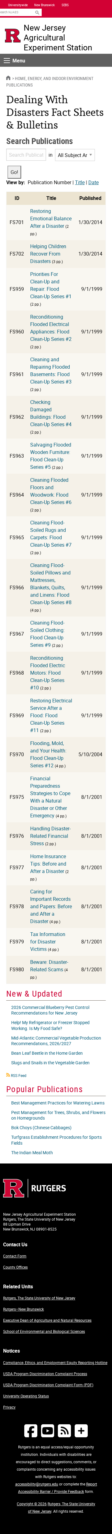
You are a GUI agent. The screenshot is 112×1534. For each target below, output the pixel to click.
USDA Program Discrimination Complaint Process (45, 1373)
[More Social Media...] (81, 1431)
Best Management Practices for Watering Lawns (58, 1103)
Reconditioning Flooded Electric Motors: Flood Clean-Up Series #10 (47, 673)
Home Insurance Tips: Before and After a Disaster (48, 864)
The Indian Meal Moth (32, 1152)
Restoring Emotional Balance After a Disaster (51, 218)
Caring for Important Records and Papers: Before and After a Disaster (51, 906)
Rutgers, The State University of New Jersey (39, 1297)
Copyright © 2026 (32, 1503)
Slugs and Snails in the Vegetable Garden (50, 1063)
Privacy (9, 1407)
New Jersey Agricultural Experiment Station (58, 37)
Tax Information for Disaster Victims (47, 941)
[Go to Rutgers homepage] (34, 1195)
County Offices (15, 1267)
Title (80, 182)
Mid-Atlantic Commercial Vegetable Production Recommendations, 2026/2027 (56, 1040)
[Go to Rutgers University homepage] (12, 35)
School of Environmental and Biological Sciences (44, 1331)
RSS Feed (18, 1075)
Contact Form (14, 1255)
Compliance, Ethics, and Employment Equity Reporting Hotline (55, 1362)
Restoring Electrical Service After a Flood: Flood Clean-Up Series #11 (51, 715)
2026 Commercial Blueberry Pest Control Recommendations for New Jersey (50, 1010)
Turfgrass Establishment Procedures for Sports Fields (56, 1140)
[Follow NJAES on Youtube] (47, 1431)
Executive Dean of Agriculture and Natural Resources (47, 1320)
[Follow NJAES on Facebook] (30, 1431)
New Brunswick (44, 5)
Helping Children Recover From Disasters (48, 254)
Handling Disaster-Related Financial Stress (50, 836)
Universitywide (18, 5)
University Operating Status (26, 1395)
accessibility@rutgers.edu (36, 1483)
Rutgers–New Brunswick (23, 1309)
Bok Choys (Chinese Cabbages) (41, 1127)
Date (93, 182)
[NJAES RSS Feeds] (64, 1431)
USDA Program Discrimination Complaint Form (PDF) (48, 1384)
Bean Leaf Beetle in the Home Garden (47, 1053)
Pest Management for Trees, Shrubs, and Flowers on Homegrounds (58, 1115)
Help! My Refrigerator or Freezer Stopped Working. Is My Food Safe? (50, 1025)
